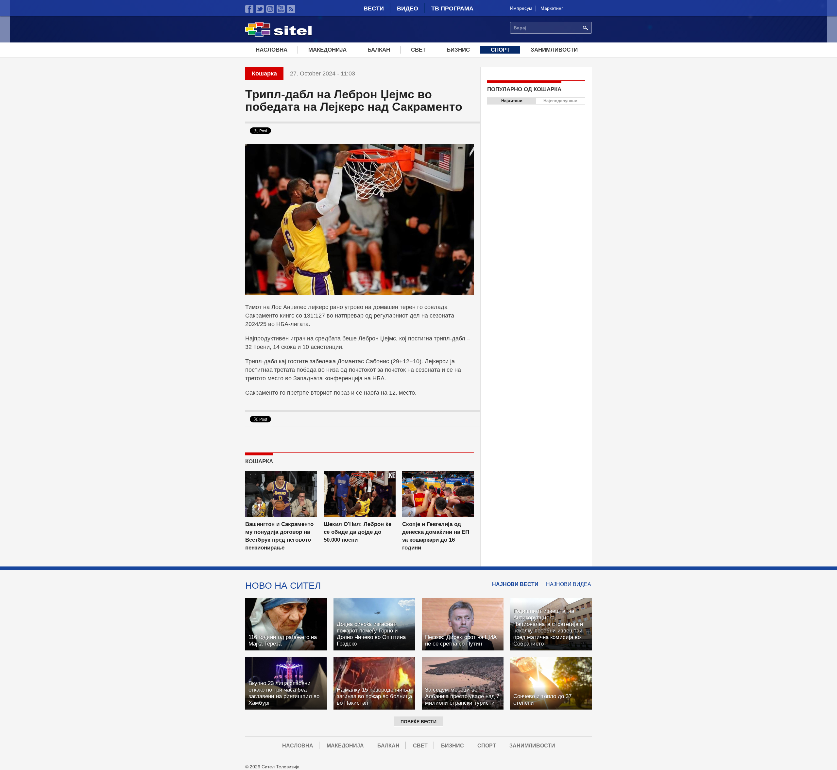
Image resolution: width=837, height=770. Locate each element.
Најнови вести (515, 584)
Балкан (378, 50)
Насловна (271, 50)
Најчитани (511, 100)
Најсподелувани (560, 100)
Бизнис (458, 50)
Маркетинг (551, 8)
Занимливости (554, 50)
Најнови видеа (568, 584)
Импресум (521, 8)
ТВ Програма (452, 8)
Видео (407, 8)
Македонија (327, 50)
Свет (418, 50)
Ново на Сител (283, 585)
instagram (270, 9)
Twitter (260, 9)
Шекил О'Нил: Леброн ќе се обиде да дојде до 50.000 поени (357, 532)
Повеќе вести (418, 721)
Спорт (500, 50)
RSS (291, 9)
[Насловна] (278, 35)
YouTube (281, 9)
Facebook (249, 9)
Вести (374, 8)
